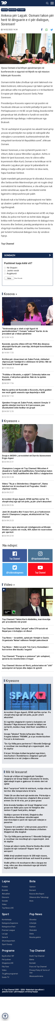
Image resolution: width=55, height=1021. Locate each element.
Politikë (5, 887)
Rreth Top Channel (36, 956)
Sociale (5, 901)
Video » (9, 585)
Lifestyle (32, 923)
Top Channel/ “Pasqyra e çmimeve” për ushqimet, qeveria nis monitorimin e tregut (26, 657)
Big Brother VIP (8, 956)
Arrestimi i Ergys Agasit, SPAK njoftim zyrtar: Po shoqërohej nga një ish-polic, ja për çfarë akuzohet (26, 502)
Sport (5, 914)
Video (4, 904)
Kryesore (12, 10)
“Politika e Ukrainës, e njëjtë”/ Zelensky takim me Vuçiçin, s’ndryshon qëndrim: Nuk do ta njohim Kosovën (26, 378)
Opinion (32, 887)
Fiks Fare (5, 967)
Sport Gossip (7, 944)
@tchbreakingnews (14, 572)
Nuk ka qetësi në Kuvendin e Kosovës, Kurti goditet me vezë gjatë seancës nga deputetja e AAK (27, 393)
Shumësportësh (8, 941)
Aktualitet (6, 894)
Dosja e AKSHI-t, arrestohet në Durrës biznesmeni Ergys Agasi (26, 458)
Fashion (32, 927)
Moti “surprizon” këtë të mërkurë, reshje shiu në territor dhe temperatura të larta (27, 789)
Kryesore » (12, 421)
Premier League (8, 930)
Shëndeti (33, 930)
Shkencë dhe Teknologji (38, 897)
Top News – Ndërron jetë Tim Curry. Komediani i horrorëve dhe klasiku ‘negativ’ (25, 648)
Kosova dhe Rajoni (36, 894)
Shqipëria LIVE (7, 963)
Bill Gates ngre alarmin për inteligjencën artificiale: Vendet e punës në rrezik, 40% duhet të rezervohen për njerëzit (27, 531)
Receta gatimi (35, 937)
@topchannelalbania (40, 558)
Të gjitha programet (10, 974)
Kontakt (32, 963)
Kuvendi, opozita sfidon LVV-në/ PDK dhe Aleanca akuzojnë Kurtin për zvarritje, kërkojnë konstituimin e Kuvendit (27, 348)
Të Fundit (21, 10)
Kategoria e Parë (8, 927)
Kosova (4, 10)
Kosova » (10, 294)
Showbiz (32, 920)
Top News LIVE (8, 908)
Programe (8, 950)
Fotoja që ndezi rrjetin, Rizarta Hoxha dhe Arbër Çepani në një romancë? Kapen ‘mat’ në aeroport (27, 848)
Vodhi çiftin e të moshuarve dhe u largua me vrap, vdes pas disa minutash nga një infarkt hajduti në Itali (25, 865)
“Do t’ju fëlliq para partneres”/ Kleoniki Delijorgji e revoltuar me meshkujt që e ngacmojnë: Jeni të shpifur (27, 746)
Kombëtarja (6, 920)
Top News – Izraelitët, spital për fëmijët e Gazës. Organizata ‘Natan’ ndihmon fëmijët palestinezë (25, 639)
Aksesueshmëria (36, 976)
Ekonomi (5, 897)
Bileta (31, 960)
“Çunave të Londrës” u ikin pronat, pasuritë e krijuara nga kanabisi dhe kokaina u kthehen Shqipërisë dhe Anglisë (25, 829)
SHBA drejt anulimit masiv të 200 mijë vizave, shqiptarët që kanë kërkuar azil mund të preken (27, 857)
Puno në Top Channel (38, 967)
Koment (32, 890)
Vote (9, 278)
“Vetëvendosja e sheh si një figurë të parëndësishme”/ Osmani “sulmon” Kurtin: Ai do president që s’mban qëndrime (25, 332)
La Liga (5, 934)
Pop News (35, 914)
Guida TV (5, 977)
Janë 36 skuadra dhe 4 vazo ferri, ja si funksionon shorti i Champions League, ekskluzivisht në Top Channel (26, 516)
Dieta (31, 934)
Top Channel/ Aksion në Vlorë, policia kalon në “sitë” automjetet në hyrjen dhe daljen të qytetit (27, 666)
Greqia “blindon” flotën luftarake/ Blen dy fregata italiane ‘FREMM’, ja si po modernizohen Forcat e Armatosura (27, 736)
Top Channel (14, 558)
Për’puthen (6, 960)
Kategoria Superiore (10, 923)
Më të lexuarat (16, 772)
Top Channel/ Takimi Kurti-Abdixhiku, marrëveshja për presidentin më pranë (26, 620)
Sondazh (9, 255)
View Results (18, 278)
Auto (31, 901)
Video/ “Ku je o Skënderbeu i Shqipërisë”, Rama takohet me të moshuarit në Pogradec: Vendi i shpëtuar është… (25, 488)
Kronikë (5, 890)
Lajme (6, 881)
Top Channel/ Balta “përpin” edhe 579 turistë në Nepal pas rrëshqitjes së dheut (25, 629)
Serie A (5, 937)
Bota (32, 881)
